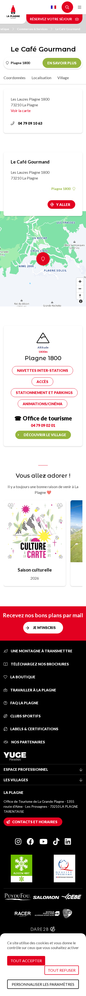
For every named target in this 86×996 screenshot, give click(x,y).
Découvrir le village (45, 435)
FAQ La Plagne (24, 703)
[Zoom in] (80, 281)
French (53, 7)
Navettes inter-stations (42, 370)
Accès (42, 381)
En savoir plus (61, 63)
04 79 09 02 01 (43, 425)
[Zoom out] (80, 288)
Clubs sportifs (25, 716)
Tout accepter (26, 960)
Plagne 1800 (60, 189)
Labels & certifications (34, 729)
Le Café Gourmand (67, 29)
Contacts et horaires (34, 822)
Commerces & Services (32, 29)
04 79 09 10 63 (30, 123)
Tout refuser (61, 970)
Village (63, 77)
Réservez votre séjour (51, 19)
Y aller (63, 204)
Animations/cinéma (42, 404)
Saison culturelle (35, 569)
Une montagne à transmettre (41, 651)
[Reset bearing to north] (80, 295)
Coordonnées (15, 77)
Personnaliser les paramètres (43, 984)
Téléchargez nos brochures (39, 664)
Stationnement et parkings (44, 392)
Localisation (41, 77)
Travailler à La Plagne (33, 690)
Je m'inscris (44, 627)
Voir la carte (21, 110)
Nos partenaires (28, 742)
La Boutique (22, 677)
